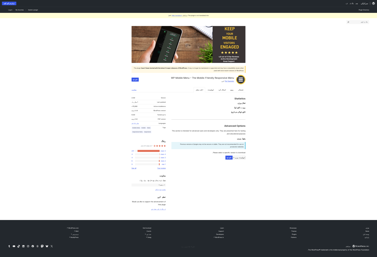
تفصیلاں (240, 90)
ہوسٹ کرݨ (366, 234)
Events (149, 231)
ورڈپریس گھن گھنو (9, 3)
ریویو (232, 90)
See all (134, 168)
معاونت (134, 90)
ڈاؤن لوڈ (135, 79)
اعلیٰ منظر (199, 90)
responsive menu (137, 132)
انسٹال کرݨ (222, 90)
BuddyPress (74, 237)
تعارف (367, 228)
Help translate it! (175, 15)
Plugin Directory (364, 10)
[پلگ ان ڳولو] (348, 22)
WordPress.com (73, 228)
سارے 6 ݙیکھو (135, 123)
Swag (148, 237)
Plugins (294, 234)
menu (148, 128)
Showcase (293, 228)
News (367, 231)
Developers (220, 234)
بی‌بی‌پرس (75, 234)
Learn (222, 228)
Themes (293, 231)
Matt (76, 231)
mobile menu (136, 128)
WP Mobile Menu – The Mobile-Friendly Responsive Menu (202, 77)
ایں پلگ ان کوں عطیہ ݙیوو (158, 209)
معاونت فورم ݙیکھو (160, 189)
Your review (161, 168)
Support (221, 231)
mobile (143, 128)
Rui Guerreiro (229, 81)
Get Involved (147, 228)
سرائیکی (348, 246)
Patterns (293, 237)
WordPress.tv (218, 237)
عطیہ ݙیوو (148, 234)
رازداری (367, 237)
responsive (147, 132)
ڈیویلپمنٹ (211, 90)
